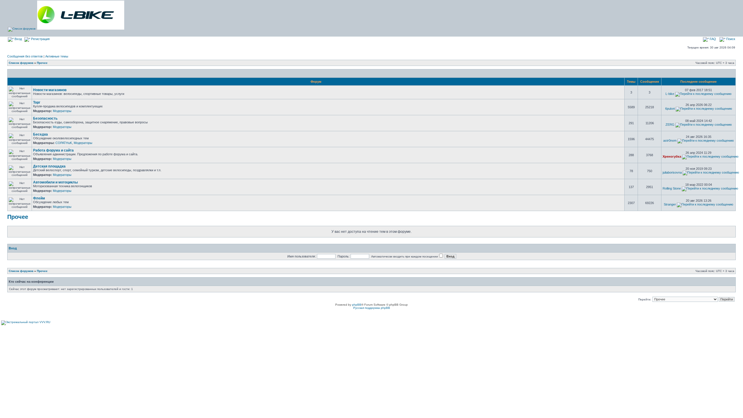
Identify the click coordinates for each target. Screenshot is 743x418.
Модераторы (62, 111)
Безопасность (45, 118)
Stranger (670, 204)
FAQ (712, 39)
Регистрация (40, 39)
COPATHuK (63, 143)
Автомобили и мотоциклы (55, 182)
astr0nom (670, 140)
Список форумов (21, 62)
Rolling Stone (672, 188)
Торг (36, 102)
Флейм (39, 198)
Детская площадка (49, 166)
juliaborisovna (672, 172)
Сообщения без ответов (25, 56)
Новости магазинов (49, 90)
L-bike (670, 94)
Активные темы (56, 56)
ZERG (670, 124)
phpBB (356, 304)
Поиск (730, 39)
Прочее (42, 62)
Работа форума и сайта (53, 150)
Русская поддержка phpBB (371, 307)
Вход (18, 39)
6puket (670, 108)
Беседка (40, 134)
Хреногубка (672, 156)
